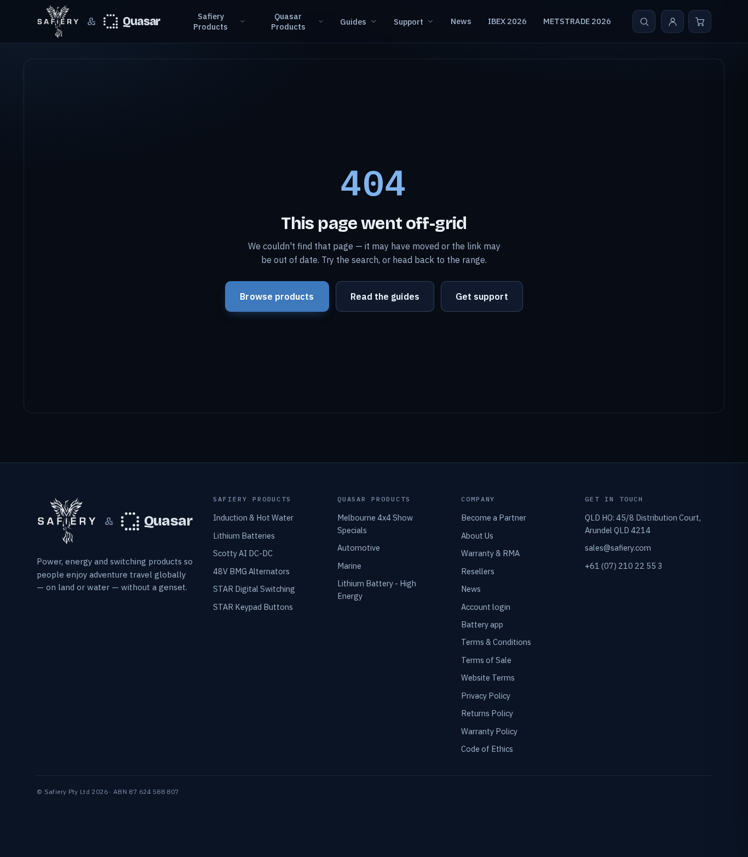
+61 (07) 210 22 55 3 (624, 566)
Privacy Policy (485, 695)
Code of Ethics (487, 749)
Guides (353, 21)
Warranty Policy (489, 731)
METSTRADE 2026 (577, 21)
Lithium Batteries (244, 535)
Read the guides (384, 296)
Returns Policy (487, 713)
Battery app (482, 624)
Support (408, 21)
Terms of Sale (486, 660)
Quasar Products (288, 21)
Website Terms (488, 677)
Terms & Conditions (496, 642)
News (461, 21)
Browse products (277, 296)
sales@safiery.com (618, 547)
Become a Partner (493, 517)
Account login (485, 607)
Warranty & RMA (490, 553)
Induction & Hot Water (253, 517)
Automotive (358, 547)
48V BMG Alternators (251, 571)
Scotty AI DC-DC (243, 553)
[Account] (672, 21)
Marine (349, 566)
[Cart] (699, 21)
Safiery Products (210, 21)
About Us (477, 535)
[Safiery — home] (58, 21)
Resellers (477, 571)
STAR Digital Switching (254, 589)
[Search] (643, 21)
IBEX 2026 (507, 21)
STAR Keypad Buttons (253, 607)
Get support (482, 296)
